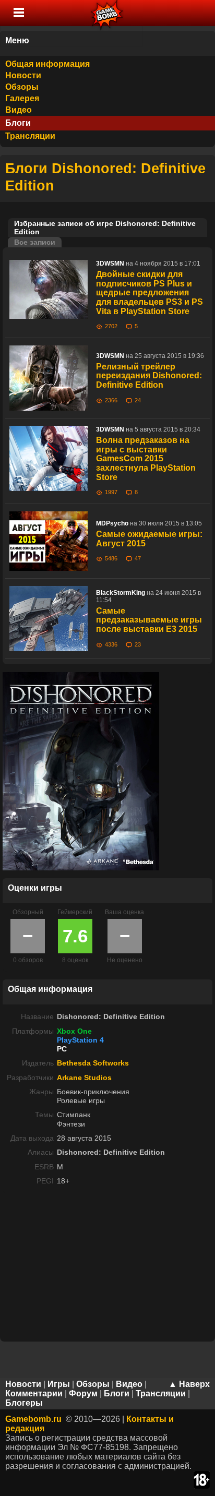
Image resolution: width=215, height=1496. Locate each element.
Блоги (18, 122)
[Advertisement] (107, 1266)
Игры (58, 1384)
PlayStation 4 (80, 1040)
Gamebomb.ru (33, 1419)
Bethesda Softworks (93, 1063)
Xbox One (74, 1031)
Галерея (22, 98)
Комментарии (34, 1393)
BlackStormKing (120, 592)
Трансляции (30, 135)
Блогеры (24, 1402)
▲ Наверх (189, 1384)
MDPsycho (112, 523)
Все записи (34, 242)
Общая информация (47, 63)
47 (138, 558)
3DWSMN (110, 263)
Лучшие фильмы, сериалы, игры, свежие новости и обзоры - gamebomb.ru (107, 13)
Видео (18, 109)
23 (138, 644)
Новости (23, 75)
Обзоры (22, 86)
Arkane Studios (84, 1077)
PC (62, 1049)
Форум (83, 1393)
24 (138, 400)
